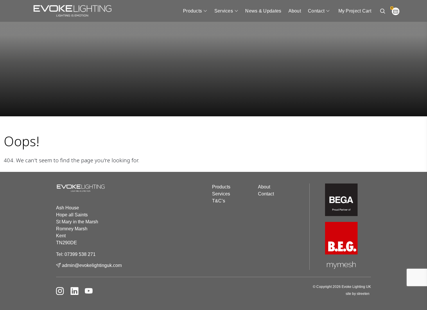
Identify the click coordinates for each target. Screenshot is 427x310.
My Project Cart (355, 10)
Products (192, 10)
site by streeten (357, 294)
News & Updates (263, 10)
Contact (316, 10)
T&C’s (218, 200)
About (294, 10)
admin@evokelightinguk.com (91, 265)
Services (223, 10)
